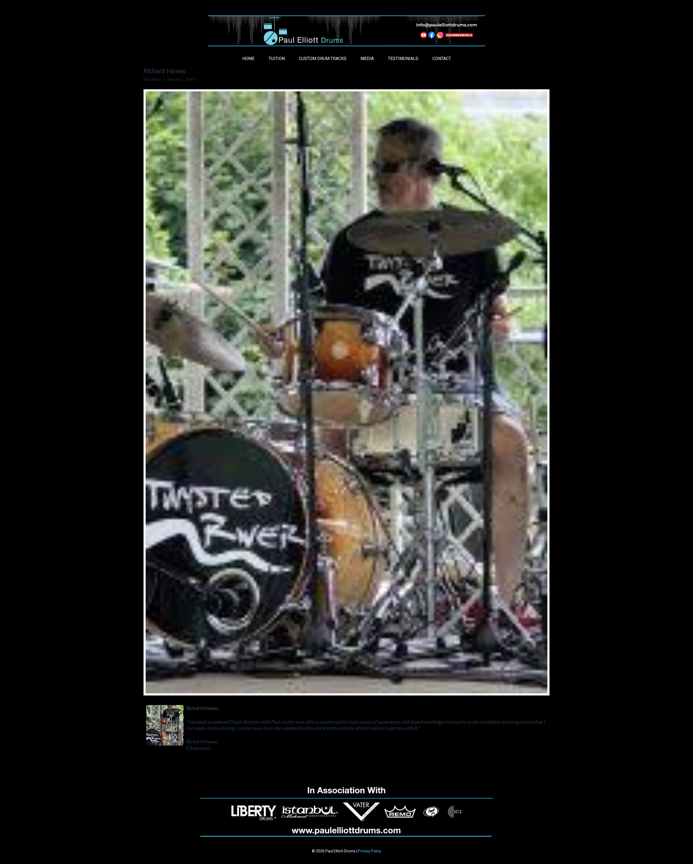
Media (367, 58)
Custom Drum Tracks (322, 58)
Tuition (277, 58)
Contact (441, 58)
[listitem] (423, 36)
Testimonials (403, 58)
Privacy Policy (369, 851)
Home (248, 58)
